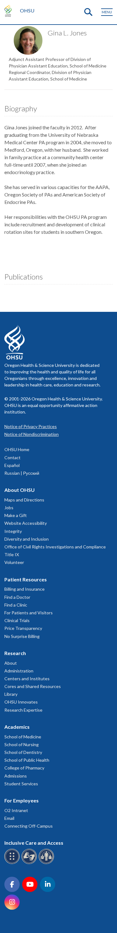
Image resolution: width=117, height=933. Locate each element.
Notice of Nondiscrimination (31, 434)
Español (12, 465)
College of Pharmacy (24, 767)
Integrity (13, 531)
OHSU (27, 10)
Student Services (21, 783)
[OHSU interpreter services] (47, 863)
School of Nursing (21, 744)
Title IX (11, 554)
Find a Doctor (17, 597)
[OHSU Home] (9, 10)
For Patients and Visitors (28, 612)
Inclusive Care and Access (33, 843)
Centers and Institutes (27, 678)
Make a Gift (15, 515)
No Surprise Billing (22, 636)
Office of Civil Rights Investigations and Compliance (55, 546)
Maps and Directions (24, 499)
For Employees (21, 800)
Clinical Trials (17, 620)
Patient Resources (25, 579)
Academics (17, 727)
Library (10, 694)
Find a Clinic (15, 604)
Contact (12, 457)
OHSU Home (16, 449)
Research (15, 653)
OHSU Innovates (21, 701)
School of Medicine (22, 736)
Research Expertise (23, 710)
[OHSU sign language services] (30, 863)
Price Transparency (23, 628)
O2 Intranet (16, 810)
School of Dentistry (23, 752)
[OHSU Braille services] (13, 863)
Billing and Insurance (24, 589)
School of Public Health (26, 760)
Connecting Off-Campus (28, 826)
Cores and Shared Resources (32, 686)
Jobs (8, 507)
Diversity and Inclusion (26, 539)
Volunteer (14, 562)
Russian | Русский (21, 473)
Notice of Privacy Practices (30, 426)
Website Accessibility (25, 523)
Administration (18, 670)
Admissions (15, 775)
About (10, 663)
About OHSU (19, 490)
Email (9, 818)
